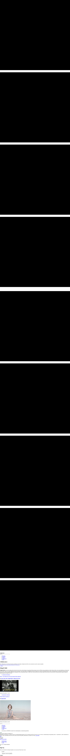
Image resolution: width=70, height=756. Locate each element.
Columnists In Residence (6, 674)
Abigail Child (10, 678)
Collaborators (4, 658)
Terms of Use (4, 740)
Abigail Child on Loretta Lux (4, 696)
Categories (3, 656)
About (3, 659)
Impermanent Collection (6, 694)
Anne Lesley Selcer (4, 678)
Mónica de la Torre (16, 678)
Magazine (3, 725)
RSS (0, 736)
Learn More (37, 735)
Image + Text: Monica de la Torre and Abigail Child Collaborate (10, 676)
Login (3, 742)
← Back (1, 665)
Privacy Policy (4, 741)
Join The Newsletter (3, 739)
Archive (3, 657)
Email (3, 751)
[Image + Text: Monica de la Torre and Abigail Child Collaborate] (9, 691)
